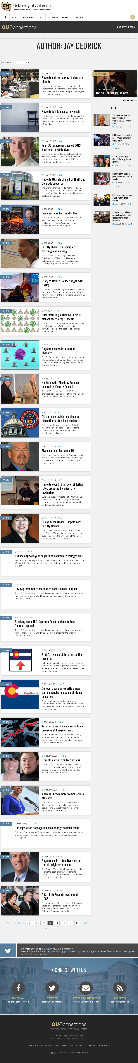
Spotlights (28, 17)
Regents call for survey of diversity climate (62, 79)
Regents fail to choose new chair (61, 111)
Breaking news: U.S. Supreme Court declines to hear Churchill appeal (45, 623)
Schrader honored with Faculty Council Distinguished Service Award (122, 119)
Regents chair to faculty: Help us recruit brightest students (61, 862)
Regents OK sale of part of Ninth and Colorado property (63, 181)
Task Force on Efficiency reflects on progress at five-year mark (62, 728)
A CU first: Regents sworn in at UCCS (60, 896)
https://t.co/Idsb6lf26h (31, 954)
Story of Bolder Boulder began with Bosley (62, 282)
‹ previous (18, 923)
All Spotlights (129, 100)
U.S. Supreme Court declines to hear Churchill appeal (46, 588)
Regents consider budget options (61, 759)
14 (77, 923)
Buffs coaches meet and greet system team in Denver (122, 198)
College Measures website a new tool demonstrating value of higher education (62, 692)
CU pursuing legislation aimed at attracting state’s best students (61, 418)
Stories (15, 17)
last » (46, 928)
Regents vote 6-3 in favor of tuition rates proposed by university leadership (62, 488)
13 (70, 923)
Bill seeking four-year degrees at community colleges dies (49, 555)
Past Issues (53, 17)
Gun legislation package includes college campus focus (47, 827)
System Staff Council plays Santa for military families (122, 176)
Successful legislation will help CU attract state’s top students (62, 316)
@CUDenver (38, 949)
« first (6, 923)
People (40, 17)
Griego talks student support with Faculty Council (61, 523)
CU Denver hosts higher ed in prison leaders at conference (122, 138)
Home (5, 17)
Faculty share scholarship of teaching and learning (58, 248)
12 (63, 923)
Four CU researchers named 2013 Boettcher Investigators (61, 147)
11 (57, 923)
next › (85, 923)
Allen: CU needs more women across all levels (63, 795)
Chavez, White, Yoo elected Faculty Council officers (121, 159)
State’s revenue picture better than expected (62, 656)
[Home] (26, 7)
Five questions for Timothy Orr (59, 213)
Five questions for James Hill (58, 450)
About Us (80, 17)
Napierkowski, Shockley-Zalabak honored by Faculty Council (60, 384)
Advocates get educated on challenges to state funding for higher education (122, 216)
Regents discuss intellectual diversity (58, 350)
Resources (66, 17)
